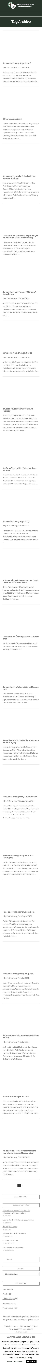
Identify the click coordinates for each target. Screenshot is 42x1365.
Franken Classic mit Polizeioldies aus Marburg (18, 1220)
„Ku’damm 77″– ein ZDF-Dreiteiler (14, 1234)
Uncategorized (8, 1303)
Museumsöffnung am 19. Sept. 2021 (18, 912)
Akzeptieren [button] (31, 1361)
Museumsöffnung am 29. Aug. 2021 (18, 974)
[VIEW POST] (21, 47)
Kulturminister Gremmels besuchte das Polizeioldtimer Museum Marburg (16, 1212)
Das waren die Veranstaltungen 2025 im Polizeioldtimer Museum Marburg (20, 236)
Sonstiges (6, 1289)
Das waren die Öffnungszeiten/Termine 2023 (21, 637)
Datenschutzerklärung (24, 1358)
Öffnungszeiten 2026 (12, 119)
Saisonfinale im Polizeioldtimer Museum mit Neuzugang (21, 741)
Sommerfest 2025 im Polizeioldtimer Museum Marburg (19, 177)
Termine (5, 1294)
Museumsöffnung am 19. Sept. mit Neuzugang (18, 856)
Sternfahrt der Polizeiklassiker (13, 1247)
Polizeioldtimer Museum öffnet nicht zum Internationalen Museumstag (19, 1152)
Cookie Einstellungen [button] (15, 1361)
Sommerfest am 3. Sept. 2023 (16, 521)
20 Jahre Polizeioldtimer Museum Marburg (18, 410)
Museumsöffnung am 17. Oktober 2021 (20, 797)
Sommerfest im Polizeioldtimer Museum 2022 (21, 688)
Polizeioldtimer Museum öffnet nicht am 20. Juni (21, 1036)
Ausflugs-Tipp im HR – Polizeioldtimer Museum (19, 469)
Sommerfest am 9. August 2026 (17, 63)
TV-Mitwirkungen (9, 1299)
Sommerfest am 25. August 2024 (17, 353)
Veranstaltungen (8, 1308)
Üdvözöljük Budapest (10, 1227)
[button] (21, 13)
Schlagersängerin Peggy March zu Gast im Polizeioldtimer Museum (20, 581)
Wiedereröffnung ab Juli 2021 (16, 1096)
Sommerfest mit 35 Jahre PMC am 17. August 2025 (19, 293)
